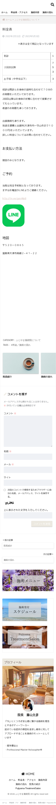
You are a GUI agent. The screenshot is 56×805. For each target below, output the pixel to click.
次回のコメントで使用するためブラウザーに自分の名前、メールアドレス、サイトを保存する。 (29, 493)
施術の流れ (48, 12)
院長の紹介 (34, 784)
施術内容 (35, 12)
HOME (30, 774)
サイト (7, 477)
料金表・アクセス (19, 12)
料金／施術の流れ (21, 344)
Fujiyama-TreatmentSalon (28, 788)
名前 (7, 451)
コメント (10, 413)
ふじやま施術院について (28, 340)
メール (9, 464)
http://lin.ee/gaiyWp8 (14, 198)
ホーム (4, 12)
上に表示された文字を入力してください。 (26, 510)
